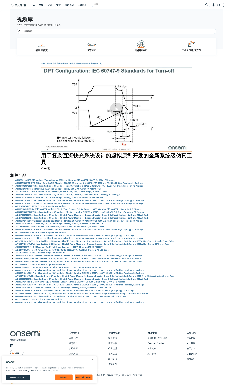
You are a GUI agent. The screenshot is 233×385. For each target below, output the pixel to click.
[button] (206, 4)
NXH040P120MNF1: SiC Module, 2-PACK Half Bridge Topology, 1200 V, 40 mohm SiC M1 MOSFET (59, 197)
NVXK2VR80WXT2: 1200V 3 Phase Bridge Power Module (40, 264)
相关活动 (112, 353)
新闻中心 (152, 332)
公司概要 (73, 348)
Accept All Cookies (83, 377)
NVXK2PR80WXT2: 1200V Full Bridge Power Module (38, 299)
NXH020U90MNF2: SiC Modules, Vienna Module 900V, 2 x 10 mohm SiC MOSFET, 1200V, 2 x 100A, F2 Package (65, 180)
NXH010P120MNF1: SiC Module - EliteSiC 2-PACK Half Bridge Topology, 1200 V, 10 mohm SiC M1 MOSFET (63, 287)
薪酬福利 (191, 358)
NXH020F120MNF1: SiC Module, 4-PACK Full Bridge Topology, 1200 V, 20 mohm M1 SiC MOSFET (58, 247)
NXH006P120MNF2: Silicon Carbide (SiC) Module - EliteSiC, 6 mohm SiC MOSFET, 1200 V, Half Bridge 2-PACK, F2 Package (70, 281)
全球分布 (73, 338)
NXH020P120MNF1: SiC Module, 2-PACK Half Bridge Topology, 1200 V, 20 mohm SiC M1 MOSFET (59, 223)
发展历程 (73, 353)
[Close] (92, 359)
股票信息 (112, 343)
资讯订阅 (137, 375)
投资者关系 (114, 332)
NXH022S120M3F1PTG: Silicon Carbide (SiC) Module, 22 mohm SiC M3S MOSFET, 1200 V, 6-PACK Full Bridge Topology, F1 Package (74, 235)
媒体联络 (152, 353)
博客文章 (152, 348)
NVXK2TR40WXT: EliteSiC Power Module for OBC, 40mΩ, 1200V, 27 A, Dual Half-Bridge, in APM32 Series (62, 250)
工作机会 (191, 332)
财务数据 (112, 338)
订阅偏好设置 (98, 375)
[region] (49, 369)
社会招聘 (191, 343)
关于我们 (74, 332)
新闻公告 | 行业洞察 (157, 338)
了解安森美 (192, 353)
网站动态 (126, 375)
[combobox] (147, 4)
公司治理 (112, 348)
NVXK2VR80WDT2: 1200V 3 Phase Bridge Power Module (40, 206)
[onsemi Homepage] (18, 5)
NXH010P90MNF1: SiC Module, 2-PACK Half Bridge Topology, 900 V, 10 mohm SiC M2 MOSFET (58, 189)
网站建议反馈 (113, 375)
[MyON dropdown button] (214, 5)
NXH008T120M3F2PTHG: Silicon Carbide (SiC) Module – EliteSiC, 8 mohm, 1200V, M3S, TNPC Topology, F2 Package (67, 194)
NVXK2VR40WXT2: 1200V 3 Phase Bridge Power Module (40, 252)
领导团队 (73, 343)
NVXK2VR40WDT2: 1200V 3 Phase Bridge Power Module (40, 232)
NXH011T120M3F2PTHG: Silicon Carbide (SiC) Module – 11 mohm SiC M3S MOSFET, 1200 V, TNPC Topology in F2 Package (70, 296)
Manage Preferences (18, 377)
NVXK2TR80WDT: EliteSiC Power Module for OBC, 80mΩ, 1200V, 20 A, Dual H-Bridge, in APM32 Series (61, 191)
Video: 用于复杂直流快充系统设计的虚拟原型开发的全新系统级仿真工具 (71, 63)
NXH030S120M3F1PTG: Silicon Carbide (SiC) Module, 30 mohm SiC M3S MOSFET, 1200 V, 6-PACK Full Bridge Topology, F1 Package (74, 290)
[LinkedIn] (12, 345)
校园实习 (191, 348)
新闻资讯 (112, 358)
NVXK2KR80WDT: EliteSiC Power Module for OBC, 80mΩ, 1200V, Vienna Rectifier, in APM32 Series (59, 226)
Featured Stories (156, 343)
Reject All (63, 377)
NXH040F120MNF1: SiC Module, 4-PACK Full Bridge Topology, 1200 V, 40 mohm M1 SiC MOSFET (58, 267)
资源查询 (112, 364)
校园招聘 (191, 338)
